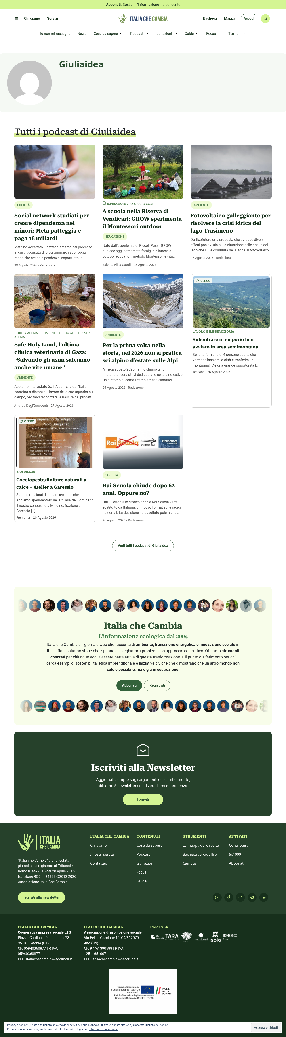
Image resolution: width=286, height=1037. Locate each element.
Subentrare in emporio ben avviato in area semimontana (225, 343)
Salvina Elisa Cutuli (117, 264)
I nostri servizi (102, 854)
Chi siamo (98, 845)
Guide (142, 881)
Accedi (249, 18)
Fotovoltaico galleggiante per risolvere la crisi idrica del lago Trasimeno (231, 223)
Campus (190, 863)
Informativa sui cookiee (103, 1029)
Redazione (47, 265)
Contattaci (99, 863)
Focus (141, 872)
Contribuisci (239, 845)
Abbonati (129, 685)
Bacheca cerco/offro (200, 854)
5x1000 (235, 854)
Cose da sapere (149, 845)
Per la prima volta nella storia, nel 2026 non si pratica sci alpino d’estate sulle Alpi (142, 353)
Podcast (143, 854)
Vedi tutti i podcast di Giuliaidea (143, 545)
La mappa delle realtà (201, 845)
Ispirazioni (145, 863)
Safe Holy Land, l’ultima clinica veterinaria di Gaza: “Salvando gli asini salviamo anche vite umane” (52, 356)
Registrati (157, 685)
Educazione (114, 236)
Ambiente (25, 377)
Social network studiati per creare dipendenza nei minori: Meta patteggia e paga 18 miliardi (51, 226)
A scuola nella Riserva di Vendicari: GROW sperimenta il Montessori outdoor (142, 219)
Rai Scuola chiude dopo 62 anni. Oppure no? (139, 489)
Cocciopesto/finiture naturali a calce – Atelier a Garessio (51, 483)
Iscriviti (143, 799)
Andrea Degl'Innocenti (31, 405)
